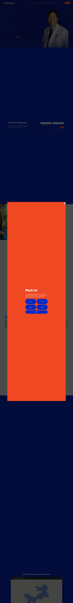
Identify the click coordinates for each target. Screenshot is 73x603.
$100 (42, 301)
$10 (30, 301)
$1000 (31, 307)
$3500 (42, 307)
